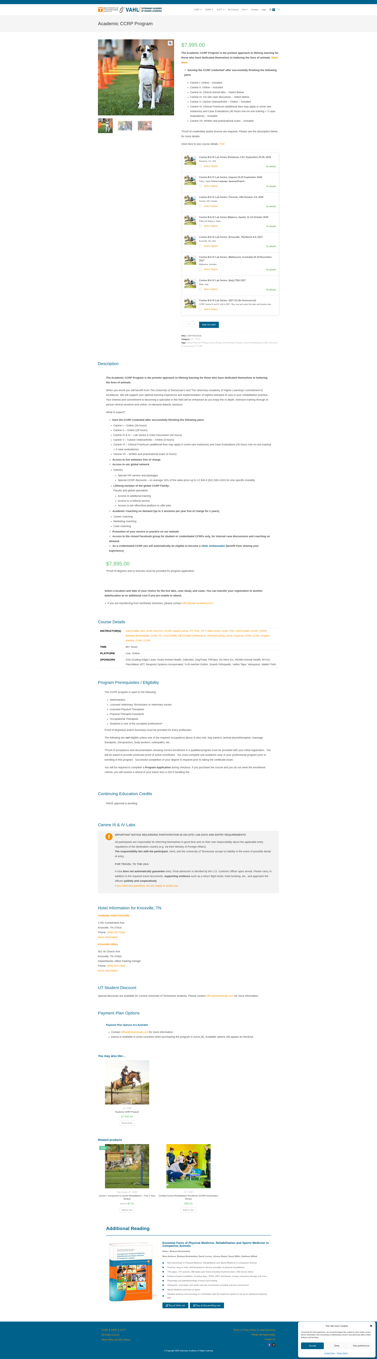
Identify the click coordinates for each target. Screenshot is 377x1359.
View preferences (361, 1345)
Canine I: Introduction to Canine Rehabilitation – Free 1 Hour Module (127, 1197)
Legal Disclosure (267, 1330)
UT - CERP (127, 1108)
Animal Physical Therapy (197, 343)
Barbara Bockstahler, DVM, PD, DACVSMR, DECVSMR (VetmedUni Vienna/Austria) (175, 635)
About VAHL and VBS (112, 1339)
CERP (114, 1330)
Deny (336, 1345)
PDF (222, 144)
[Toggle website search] (278, 9)
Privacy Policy (342, 1353)
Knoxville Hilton (108, 944)
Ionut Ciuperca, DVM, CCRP (243, 635)
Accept (312, 1345)
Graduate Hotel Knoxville (113, 915)
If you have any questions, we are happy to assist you (146, 885)
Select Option (211, 166)
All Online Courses (111, 1335)
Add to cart (209, 325)
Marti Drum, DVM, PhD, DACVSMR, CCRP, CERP (236, 630)
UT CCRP (198, 346)
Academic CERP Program (127, 1112)
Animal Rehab (215, 343)
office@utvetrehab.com (220, 995)
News (127, 1339)
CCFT (123, 1330)
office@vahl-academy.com (197, 603)
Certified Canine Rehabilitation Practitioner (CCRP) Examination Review (188, 1197)
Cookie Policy (329, 1353)
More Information (108, 937)
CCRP (265, 343)
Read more (127, 1123)
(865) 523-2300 (116, 965)
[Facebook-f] (269, 1345)
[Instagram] (273, 1345)
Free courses (122, 1192)
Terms (237, 1330)
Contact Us (269, 1339)
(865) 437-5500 (116, 932)
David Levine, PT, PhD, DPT (189, 630)
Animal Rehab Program (232, 343)
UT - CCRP (195, 339)
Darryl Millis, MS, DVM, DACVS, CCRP (148, 630)
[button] (371, 1325)
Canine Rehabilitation (252, 343)
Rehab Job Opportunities (263, 1334)
